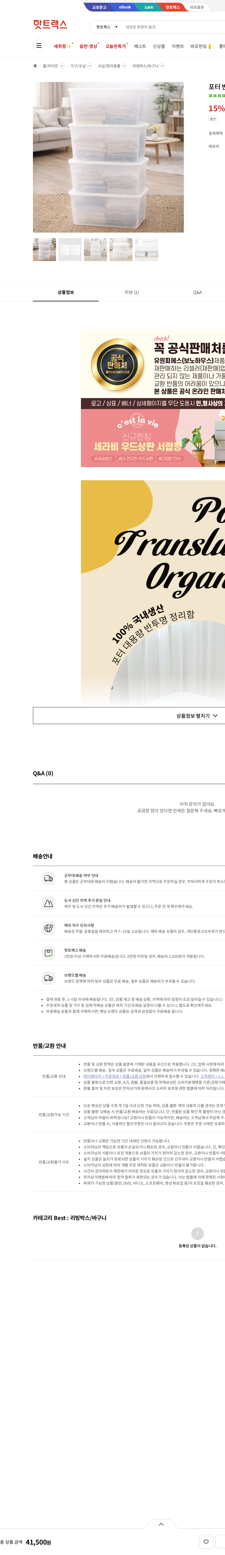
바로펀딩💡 (201, 46)
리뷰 (132, 292)
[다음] (185, 160)
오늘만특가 (116, 46)
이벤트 (178, 46)
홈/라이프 (50, 65)
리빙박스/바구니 (146, 65)
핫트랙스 (103, 27)
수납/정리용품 (109, 65)
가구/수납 (78, 65)
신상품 (159, 46)
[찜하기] (206, 1542)
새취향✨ (62, 46)
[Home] (35, 66)
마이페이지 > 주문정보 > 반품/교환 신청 (114, 1076)
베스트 (140, 46)
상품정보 (66, 292)
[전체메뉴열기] (39, 45)
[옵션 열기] (161, 1524)
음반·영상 (88, 46)
